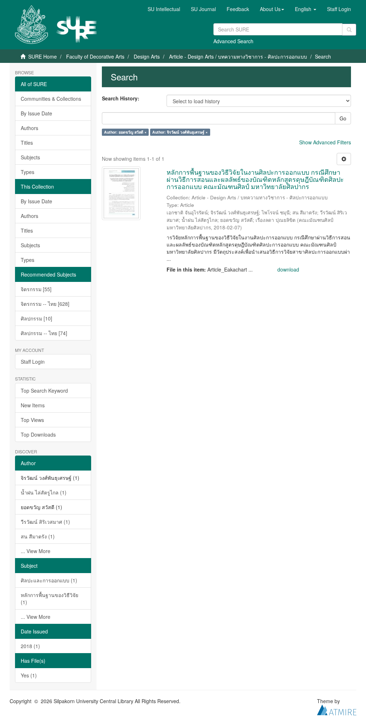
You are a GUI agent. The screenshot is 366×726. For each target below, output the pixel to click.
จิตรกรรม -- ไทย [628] (45, 303)
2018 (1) (30, 646)
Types (27, 171)
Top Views (32, 419)
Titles (27, 142)
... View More (35, 551)
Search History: (120, 98)
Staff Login (33, 361)
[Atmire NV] (336, 708)
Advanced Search (233, 41)
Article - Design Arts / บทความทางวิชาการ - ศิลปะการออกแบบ (238, 56)
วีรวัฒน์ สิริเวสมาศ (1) (45, 521)
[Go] (349, 30)
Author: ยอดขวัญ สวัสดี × (125, 132)
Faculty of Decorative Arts (95, 56)
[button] (272, 9)
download (288, 269)
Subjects (30, 157)
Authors (29, 127)
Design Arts (147, 56)
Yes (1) (29, 675)
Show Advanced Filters (325, 142)
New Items (33, 405)
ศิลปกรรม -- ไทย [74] (44, 333)
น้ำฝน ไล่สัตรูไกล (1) (43, 492)
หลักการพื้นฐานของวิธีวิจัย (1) (49, 598)
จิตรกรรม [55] (36, 289)
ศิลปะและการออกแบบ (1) (49, 580)
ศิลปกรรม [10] (36, 318)
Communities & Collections (51, 98)
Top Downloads (38, 434)
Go (343, 118)
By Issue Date (36, 113)
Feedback (238, 9)
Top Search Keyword (44, 390)
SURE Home (42, 56)
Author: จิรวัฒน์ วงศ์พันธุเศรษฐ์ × (180, 132)
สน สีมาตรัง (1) (38, 536)
